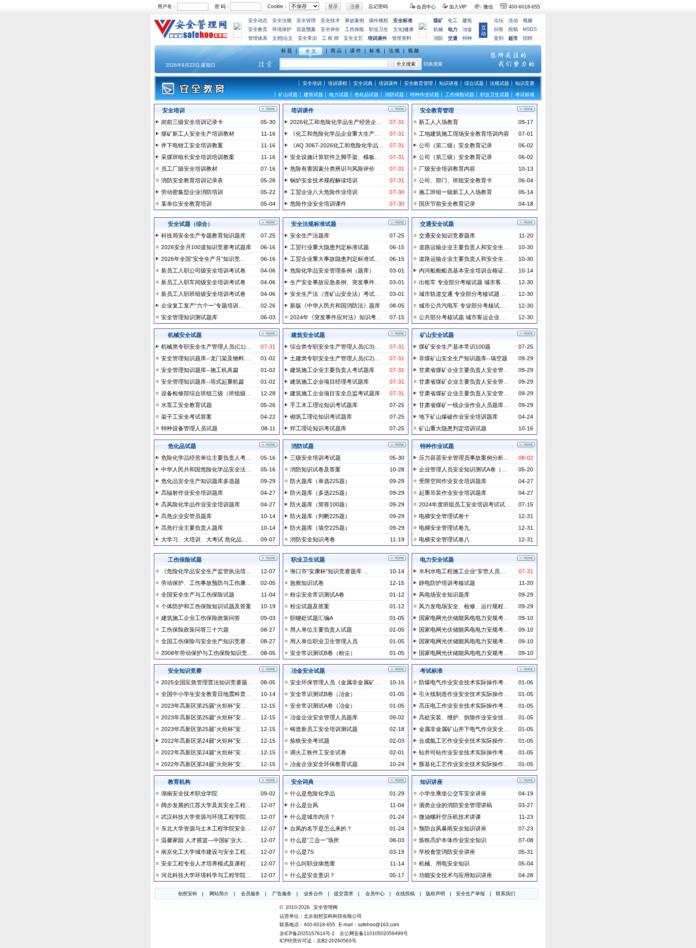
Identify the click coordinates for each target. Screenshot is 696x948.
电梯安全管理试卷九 (444, 528)
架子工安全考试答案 (186, 416)
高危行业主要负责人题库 (192, 528)
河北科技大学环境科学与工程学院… (206, 875)
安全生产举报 (470, 893)
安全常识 (307, 38)
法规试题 (499, 83)
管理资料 (401, 38)
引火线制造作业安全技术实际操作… (464, 694)
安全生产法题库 (309, 235)
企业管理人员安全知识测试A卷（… (463, 469)
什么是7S (302, 852)
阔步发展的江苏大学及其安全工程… (206, 805)
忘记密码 (378, 6)
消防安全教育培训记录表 (192, 180)
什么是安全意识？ (312, 875)
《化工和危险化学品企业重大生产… (335, 133)
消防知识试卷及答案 (315, 469)
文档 (277, 38)
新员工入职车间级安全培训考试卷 (203, 282)
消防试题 (394, 94)
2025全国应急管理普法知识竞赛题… (207, 682)
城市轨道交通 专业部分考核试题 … (463, 294)
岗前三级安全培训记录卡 (192, 122)
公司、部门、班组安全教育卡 (455, 180)
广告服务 (282, 893)
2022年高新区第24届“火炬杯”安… (203, 740)
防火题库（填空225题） (320, 528)
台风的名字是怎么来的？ (321, 828)
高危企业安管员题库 (186, 516)
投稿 (513, 29)
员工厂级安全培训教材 (189, 168)
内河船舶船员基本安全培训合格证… (464, 270)
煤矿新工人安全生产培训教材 (197, 133)
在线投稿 (405, 893)
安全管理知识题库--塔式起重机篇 (202, 381)
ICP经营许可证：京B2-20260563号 (318, 941)
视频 (527, 20)
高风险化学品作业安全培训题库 (200, 504)
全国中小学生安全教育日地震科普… (206, 694)
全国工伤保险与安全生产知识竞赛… (206, 641)
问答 (498, 29)
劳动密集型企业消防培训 (192, 192)
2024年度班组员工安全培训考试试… (465, 504)
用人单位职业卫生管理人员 (324, 641)
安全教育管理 (418, 83)
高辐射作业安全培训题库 (192, 492)
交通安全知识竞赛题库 (447, 235)
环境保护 (282, 29)
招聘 (527, 38)
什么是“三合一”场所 (314, 840)
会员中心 (426, 7)
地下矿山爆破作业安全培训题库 (458, 416)
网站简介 (219, 893)
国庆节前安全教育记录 (447, 203)
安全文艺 (353, 38)
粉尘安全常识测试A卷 (317, 594)
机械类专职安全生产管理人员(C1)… (206, 346)
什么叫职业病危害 (312, 863)
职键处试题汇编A (311, 618)
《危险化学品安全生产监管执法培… (206, 571)
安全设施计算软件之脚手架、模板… (335, 157)
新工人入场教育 (438, 122)
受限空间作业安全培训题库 (453, 481)
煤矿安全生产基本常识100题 (455, 346)
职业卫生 (378, 29)
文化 (398, 29)
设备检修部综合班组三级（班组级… (206, 393)
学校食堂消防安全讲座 (447, 852)
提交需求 (343, 893)
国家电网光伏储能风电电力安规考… (464, 618)
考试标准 (524, 94)
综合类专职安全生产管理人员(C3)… (335, 346)
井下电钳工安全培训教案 (192, 145)
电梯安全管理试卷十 (444, 516)
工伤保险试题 (459, 94)
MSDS (530, 29)
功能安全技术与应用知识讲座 (455, 875)
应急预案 (306, 29)
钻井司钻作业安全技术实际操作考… (464, 752)
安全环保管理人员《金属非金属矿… (335, 682)
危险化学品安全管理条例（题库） (332, 270)
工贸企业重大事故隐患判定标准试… (335, 259)
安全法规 (282, 20)
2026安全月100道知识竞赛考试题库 (206, 247)
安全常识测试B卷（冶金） (323, 694)
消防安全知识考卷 (312, 539)
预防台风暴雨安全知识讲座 (453, 828)
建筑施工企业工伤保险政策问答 (200, 618)
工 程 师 (330, 38)
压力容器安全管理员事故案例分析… (464, 457)
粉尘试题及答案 (309, 606)
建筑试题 (313, 94)
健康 (409, 29)
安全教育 (257, 29)
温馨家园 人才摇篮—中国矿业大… (204, 840)
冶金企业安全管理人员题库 (324, 717)
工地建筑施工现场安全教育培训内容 (464, 133)
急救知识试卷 (307, 583)
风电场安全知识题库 (444, 594)
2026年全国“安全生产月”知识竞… (203, 259)
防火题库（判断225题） (320, 516)
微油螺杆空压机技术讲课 (450, 817)
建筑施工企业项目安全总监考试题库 (335, 393)
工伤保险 (354, 29)
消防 (438, 38)
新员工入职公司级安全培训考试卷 (203, 270)
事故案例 (354, 20)
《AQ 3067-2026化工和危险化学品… (337, 145)
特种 (467, 38)
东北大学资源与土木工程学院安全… (206, 828)
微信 (488, 7)
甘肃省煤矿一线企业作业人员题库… (464, 405)
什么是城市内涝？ (312, 817)
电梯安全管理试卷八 (444, 539)
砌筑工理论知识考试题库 (321, 416)
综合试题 (474, 83)
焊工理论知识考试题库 (318, 428)
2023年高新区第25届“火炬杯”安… (203, 705)
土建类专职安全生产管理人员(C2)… (335, 358)
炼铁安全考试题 (309, 740)
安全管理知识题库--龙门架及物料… (205, 358)
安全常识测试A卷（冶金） (323, 705)
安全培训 (312, 83)
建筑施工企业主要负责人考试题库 (332, 370)
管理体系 (257, 38)
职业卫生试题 (494, 94)
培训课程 (337, 83)
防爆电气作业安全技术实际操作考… (464, 682)
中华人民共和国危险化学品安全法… (206, 469)
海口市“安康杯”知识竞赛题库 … (329, 571)
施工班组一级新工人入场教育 (455, 192)
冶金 (467, 29)
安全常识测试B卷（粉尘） (323, 653)
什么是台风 (304, 805)
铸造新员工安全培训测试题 (324, 729)
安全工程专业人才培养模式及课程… (206, 863)
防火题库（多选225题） (320, 492)
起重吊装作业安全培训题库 (453, 492)
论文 (288, 38)
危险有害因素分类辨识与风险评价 (332, 168)
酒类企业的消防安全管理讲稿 (455, 805)
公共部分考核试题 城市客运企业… (462, 317)
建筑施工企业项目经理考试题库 (329, 381)
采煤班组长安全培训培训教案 (197, 157)
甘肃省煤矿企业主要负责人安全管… (464, 370)
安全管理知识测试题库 (189, 317)
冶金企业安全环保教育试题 (324, 764)
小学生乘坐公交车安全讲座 (453, 793)
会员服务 (250, 893)
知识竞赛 (524, 83)
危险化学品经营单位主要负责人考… (206, 457)
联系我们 (505, 893)
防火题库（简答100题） (320, 504)
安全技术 (330, 20)
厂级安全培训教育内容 (447, 168)
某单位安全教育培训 (186, 203)
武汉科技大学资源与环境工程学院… (206, 817)
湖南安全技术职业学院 (189, 793)
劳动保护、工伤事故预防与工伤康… (206, 583)
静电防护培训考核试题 (447, 583)
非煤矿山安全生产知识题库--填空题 (463, 358)
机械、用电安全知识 (444, 863)
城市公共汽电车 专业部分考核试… (462, 305)
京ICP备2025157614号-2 (307, 933)
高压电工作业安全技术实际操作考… (464, 705)
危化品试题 (366, 94)
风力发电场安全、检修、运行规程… (464, 606)
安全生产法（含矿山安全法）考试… (335, 294)
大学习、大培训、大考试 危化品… (204, 539)
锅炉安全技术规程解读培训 (324, 180)
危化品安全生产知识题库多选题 (200, 481)
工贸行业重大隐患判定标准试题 (329, 247)
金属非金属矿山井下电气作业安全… (464, 729)
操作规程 (378, 20)
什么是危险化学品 (312, 793)
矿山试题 (288, 94)
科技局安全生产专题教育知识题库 (203, 235)
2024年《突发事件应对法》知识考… (336, 317)
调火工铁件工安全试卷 (318, 752)
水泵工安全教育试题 (186, 405)
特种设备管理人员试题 (189, 428)
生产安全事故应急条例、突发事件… (335, 282)
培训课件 (388, 83)
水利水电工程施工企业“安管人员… (462, 571)
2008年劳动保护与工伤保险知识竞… (207, 653)
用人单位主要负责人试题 (321, 629)
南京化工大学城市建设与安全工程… (206, 852)
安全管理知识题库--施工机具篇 (199, 370)
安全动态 (257, 20)
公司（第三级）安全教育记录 (455, 157)
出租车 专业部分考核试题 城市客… (463, 282)
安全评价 (330, 29)
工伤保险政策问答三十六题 (195, 629)
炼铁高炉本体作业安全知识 (453, 840)
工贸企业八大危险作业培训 (324, 192)
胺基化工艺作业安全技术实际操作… (464, 764)
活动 (513, 20)
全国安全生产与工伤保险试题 (197, 594)
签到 (498, 38)
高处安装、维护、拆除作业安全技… (464, 717)
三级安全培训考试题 (315, 457)
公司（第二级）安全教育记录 (455, 145)
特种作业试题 (424, 94)
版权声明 (435, 893)
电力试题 (338, 94)
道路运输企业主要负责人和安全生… (464, 247)
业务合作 (313, 893)
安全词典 (363, 83)
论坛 (498, 20)
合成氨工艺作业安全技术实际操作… (464, 740)
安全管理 (306, 20)
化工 (453, 20)
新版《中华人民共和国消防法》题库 (335, 305)
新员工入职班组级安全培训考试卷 (203, 294)
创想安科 (187, 893)
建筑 (467, 20)
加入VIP (457, 7)
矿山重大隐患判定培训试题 (453, 428)
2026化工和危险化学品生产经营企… (336, 122)
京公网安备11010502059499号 (374, 933)
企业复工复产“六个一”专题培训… (202, 305)
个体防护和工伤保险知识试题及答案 (206, 606)
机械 (438, 29)
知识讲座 (448, 83)
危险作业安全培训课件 (318, 203)
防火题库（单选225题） (320, 481)
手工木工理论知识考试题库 (324, 405)
